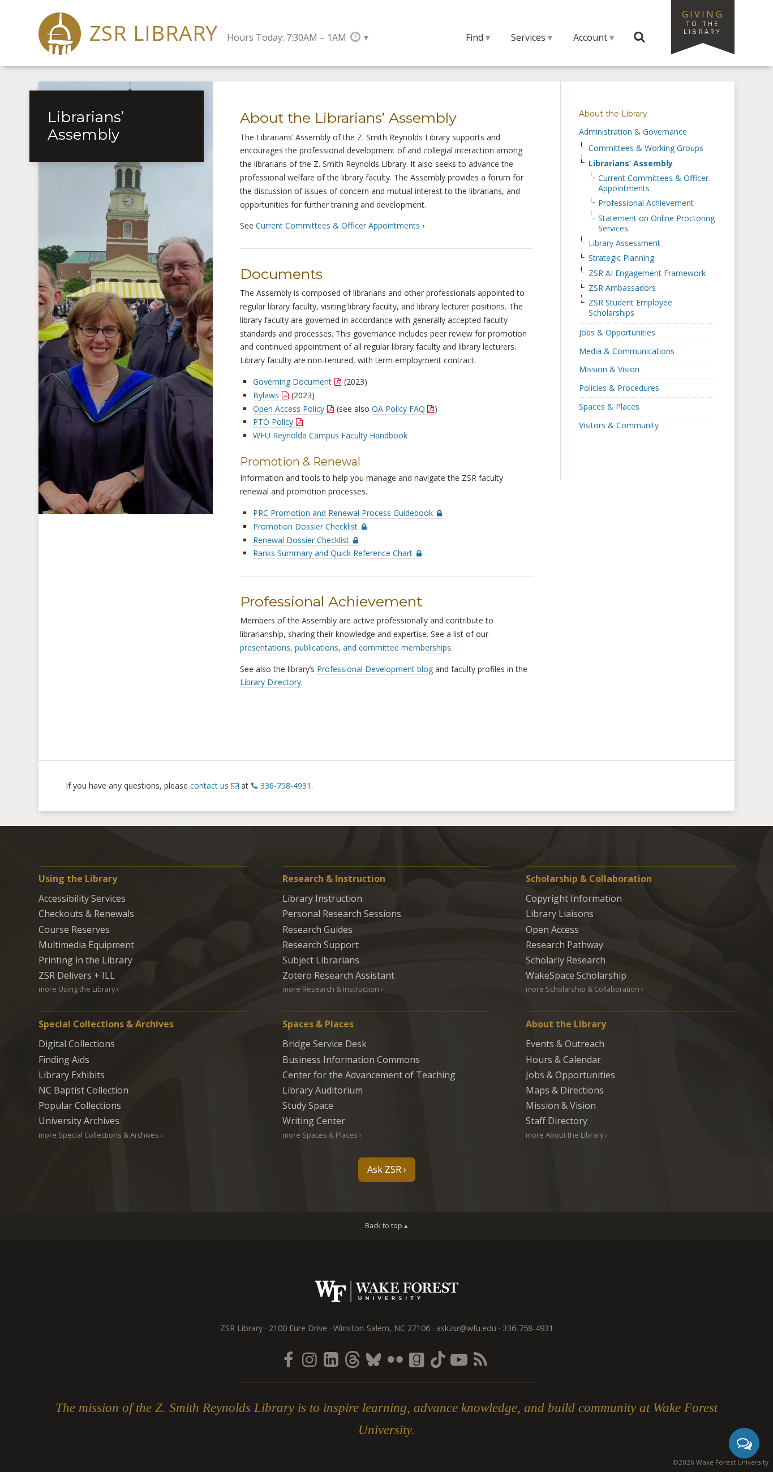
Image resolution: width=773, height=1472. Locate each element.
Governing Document (292, 381)
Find (474, 37)
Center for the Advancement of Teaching (369, 1075)
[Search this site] (639, 37)
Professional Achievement (646, 203)
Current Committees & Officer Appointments (338, 225)
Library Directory (270, 682)
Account (590, 37)
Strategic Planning (621, 258)
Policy (273, 421)
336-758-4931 (285, 785)
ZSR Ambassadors (622, 288)
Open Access (552, 929)
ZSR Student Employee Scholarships (630, 308)
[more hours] (359, 37)
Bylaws (266, 395)
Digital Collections (76, 1044)
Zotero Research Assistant (338, 975)
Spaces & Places (609, 406)
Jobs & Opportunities (617, 332)
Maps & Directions (565, 1090)
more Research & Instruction (330, 989)
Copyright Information (574, 898)
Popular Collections (79, 1105)
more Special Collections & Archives (98, 1135)
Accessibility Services (82, 898)
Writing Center (313, 1120)
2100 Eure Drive (298, 1328)
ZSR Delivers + (76, 975)
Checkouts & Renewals (86, 913)
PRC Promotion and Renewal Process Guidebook (344, 512)
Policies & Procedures (619, 387)
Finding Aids (63, 1059)
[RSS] (480, 1359)
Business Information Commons (351, 1059)
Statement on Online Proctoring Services (656, 223)
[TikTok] (438, 1359)
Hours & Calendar (563, 1059)
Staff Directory (556, 1120)
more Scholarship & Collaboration (582, 989)
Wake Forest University (386, 1291)
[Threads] (351, 1359)
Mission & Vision (609, 369)
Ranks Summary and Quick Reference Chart (334, 553)
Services (528, 37)
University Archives (78, 1120)
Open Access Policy (288, 408)
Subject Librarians (320, 960)
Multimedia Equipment (86, 945)
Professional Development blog (375, 669)
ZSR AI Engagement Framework (647, 273)
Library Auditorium (322, 1090)
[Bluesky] (373, 1359)
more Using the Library (76, 989)
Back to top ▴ (386, 1225)
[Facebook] (288, 1359)
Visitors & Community (619, 425)
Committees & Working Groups (646, 148)
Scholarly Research (565, 960)
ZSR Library (153, 33)
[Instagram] (309, 1359)
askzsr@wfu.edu (466, 1328)
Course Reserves (74, 929)
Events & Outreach (565, 1044)
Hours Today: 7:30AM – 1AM (286, 37)
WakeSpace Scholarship (576, 975)
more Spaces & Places (320, 1135)
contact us (209, 785)
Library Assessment (624, 243)
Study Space (307, 1105)
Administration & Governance (633, 131)
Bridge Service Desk (324, 1044)
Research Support (320, 945)
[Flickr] (394, 1359)
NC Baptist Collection (83, 1090)
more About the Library (564, 1135)
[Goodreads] (416, 1359)
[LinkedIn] (331, 1359)
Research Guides (317, 929)
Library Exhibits (71, 1075)
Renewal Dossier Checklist (302, 540)
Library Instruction (322, 898)
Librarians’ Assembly (631, 163)
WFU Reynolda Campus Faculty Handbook (330, 435)
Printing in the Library (85, 960)
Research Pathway (564, 945)
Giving (703, 21)
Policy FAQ (398, 408)
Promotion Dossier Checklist (306, 526)
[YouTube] (458, 1359)
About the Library (613, 114)
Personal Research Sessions (341, 913)
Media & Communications (627, 351)
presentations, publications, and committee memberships (345, 647)
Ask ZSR (384, 1169)
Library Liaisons (560, 913)
